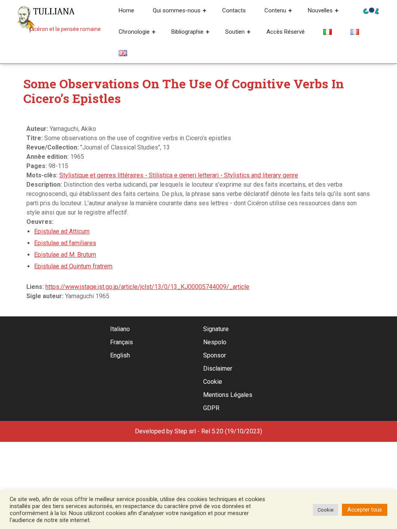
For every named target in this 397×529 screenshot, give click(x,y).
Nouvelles (320, 10)
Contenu (275, 10)
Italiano (120, 329)
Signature (216, 329)
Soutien (235, 31)
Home (126, 10)
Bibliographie (187, 31)
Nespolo (214, 342)
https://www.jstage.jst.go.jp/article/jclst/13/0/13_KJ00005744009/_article (147, 286)
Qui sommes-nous (176, 10)
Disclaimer (217, 368)
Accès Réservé (285, 31)
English (120, 355)
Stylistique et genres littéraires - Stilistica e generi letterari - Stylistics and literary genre (178, 175)
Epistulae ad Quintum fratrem (73, 266)
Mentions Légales (227, 394)
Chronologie (134, 31)
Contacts (234, 10)
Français (121, 342)
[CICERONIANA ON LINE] (371, 10)
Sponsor (214, 355)
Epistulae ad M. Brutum (65, 254)
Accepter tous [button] (364, 510)
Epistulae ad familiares (65, 243)
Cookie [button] (325, 510)
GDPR (211, 408)
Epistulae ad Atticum (62, 231)
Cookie (212, 381)
